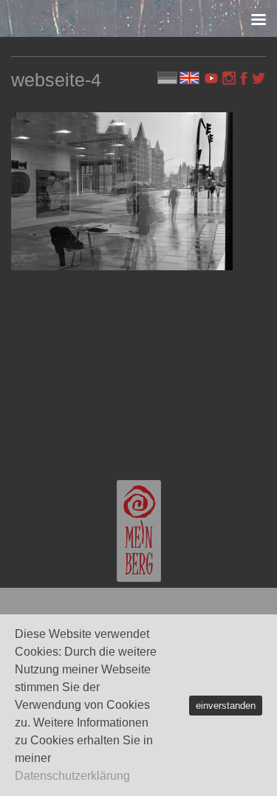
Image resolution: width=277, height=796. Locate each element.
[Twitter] (258, 78)
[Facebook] (243, 78)
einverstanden (226, 705)
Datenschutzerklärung (72, 775)
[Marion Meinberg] (139, 531)
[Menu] (258, 18)
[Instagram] (229, 78)
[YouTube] (213, 78)
